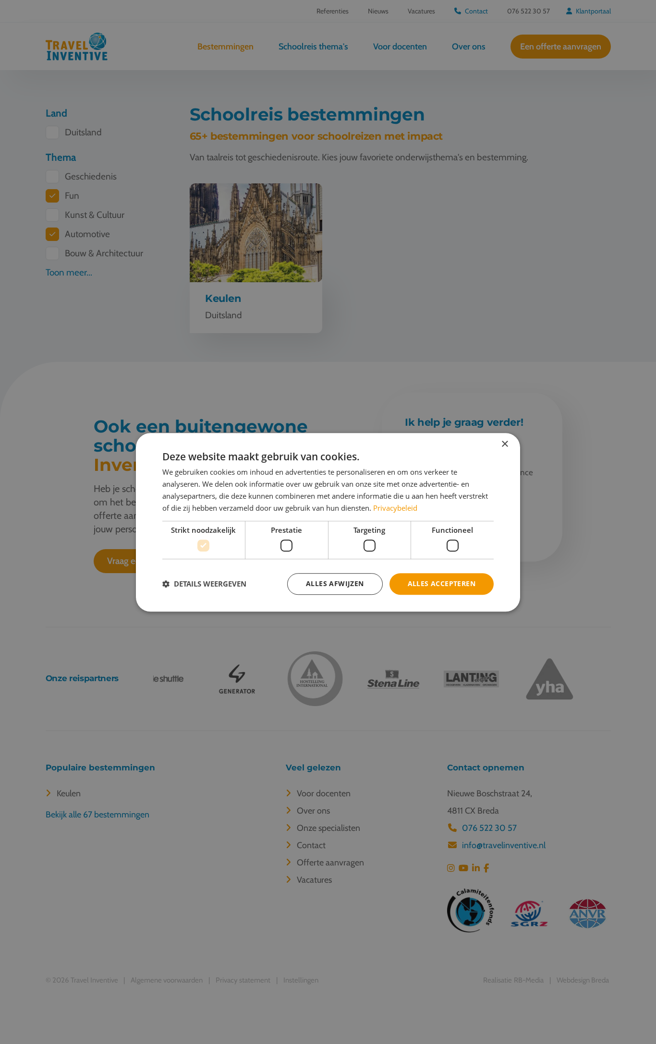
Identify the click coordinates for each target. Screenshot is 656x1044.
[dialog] (328, 522)
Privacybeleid (395, 507)
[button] (204, 583)
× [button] (504, 444)
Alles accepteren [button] (441, 583)
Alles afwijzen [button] (335, 583)
